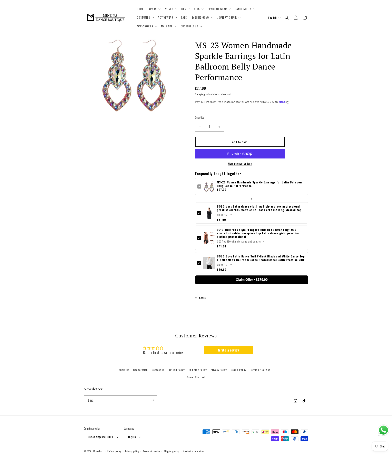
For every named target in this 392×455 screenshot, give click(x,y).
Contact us (157, 369)
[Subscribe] (152, 400)
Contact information (193, 451)
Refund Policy (176, 369)
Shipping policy (171, 451)
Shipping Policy (198, 369)
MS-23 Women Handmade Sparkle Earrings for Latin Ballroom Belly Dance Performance (260, 183)
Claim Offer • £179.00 (252, 279)
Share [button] (202, 297)
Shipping (200, 94)
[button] (154, 8)
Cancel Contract (196, 377)
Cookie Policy (238, 369)
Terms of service (151, 451)
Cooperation (140, 369)
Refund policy (114, 451)
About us (124, 369)
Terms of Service (260, 369)
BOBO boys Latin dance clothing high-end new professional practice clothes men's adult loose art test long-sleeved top (259, 207)
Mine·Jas (98, 451)
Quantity (199, 117)
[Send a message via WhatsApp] (383, 430)
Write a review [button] (228, 350)
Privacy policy (132, 451)
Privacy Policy (218, 369)
